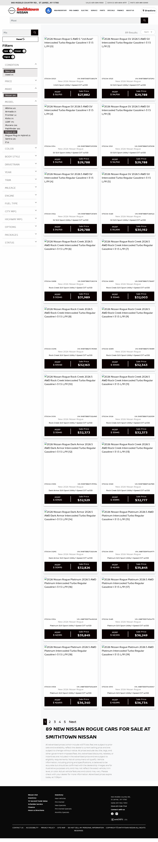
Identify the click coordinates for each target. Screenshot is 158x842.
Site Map (61, 827)
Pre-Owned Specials (63, 809)
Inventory (32, 798)
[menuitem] (20, 71)
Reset (19, 39)
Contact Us (18, 827)
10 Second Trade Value (38, 801)
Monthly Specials (62, 812)
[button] (49, 10)
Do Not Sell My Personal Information (86, 827)
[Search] (144, 20)
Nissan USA (33, 795)
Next (72, 722)
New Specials (60, 805)
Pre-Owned (59, 802)
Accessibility (32, 827)
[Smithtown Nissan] (23, 10)
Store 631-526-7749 (119, 806)
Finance (31, 807)
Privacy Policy (48, 827)
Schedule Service (35, 804)
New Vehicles (60, 798)
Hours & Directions (36, 810)
